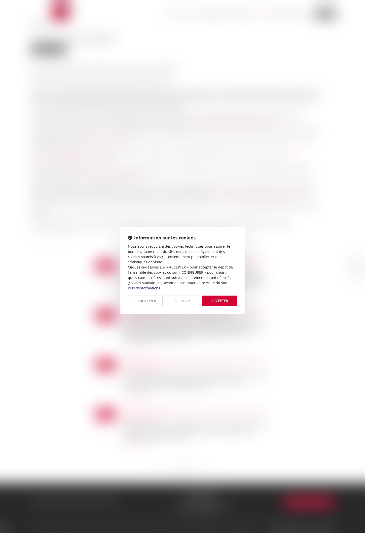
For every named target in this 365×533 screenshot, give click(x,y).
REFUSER (182, 301)
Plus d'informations (144, 288)
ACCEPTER (219, 300)
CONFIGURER (145, 301)
